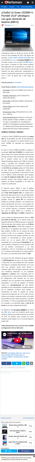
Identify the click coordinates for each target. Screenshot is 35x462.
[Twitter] (17, 363)
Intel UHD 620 (5, 355)
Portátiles (4, 7)
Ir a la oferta (17, 82)
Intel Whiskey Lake (16, 355)
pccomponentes (18, 356)
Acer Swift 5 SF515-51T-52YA (20, 58)
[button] (2, 2)
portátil (26, 356)
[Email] (31, 363)
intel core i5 (26, 353)
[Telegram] (27, 363)
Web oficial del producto (25, 87)
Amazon (12, 7)
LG (23, 355)
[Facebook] (6, 363)
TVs (18, 7)
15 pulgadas (11, 353)
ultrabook (4, 358)
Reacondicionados (26, 7)
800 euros (19, 353)
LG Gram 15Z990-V (7, 356)
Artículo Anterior (6, 418)
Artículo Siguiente (28, 418)
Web (30, 426)
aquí (13, 60)
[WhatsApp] (23, 363)
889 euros (28, 62)
